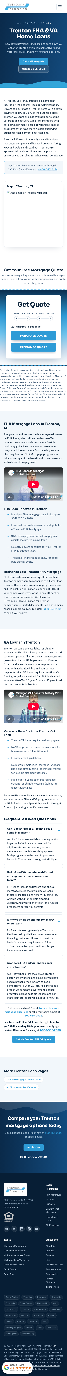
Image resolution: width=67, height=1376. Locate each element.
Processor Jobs (53, 1269)
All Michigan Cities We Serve (21, 1087)
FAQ (48, 1260)
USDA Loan (51, 1204)
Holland (25, 1309)
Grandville (56, 1297)
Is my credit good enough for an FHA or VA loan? (30, 921)
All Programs (52, 1225)
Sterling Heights (13, 1328)
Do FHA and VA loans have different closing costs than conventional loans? (30, 876)
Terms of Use (52, 1287)
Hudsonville (42, 1303)
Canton (20, 1321)
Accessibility (52, 1274)
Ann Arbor (38, 1315)
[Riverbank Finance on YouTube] (37, 1229)
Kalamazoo (11, 1315)
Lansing (24, 1315)
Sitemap (43, 1369)
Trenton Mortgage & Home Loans (23, 1079)
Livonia (9, 1321)
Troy (45, 1321)
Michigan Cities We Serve (16, 1260)
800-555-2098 (53, 1132)
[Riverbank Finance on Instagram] (29, 1229)
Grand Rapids (12, 1297)
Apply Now (33, 1147)
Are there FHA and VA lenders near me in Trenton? (29, 965)
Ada (55, 1303)
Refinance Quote (33, 347)
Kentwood (41, 1297)
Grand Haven (40, 1309)
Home (18, 23)
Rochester (51, 1328)
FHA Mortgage (53, 1195)
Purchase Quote (33, 335)
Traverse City (28, 1334)
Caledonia (10, 1303)
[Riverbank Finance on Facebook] (7, 1229)
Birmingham (11, 1334)
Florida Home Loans (14, 1264)
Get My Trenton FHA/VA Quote (33, 1039)
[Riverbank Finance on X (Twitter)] (14, 1229)
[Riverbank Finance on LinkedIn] (22, 1229)
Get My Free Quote (33, 61)
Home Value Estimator (15, 1250)
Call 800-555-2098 (33, 69)
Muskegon (55, 1309)
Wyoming (28, 1297)
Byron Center (26, 1303)
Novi (40, 1328)
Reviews (50, 1255)
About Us (50, 1246)
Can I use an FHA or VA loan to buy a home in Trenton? (29, 830)
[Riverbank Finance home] (17, 6)
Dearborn (33, 1321)
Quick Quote (10, 1269)
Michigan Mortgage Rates (17, 1255)
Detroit (51, 1315)
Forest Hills (11, 1309)
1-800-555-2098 (47, 169)
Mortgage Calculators (15, 1246)
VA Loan (50, 1199)
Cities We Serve (32, 23)
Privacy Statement (36, 1365)
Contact (50, 1250)
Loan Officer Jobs (54, 1264)
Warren (29, 1328)
